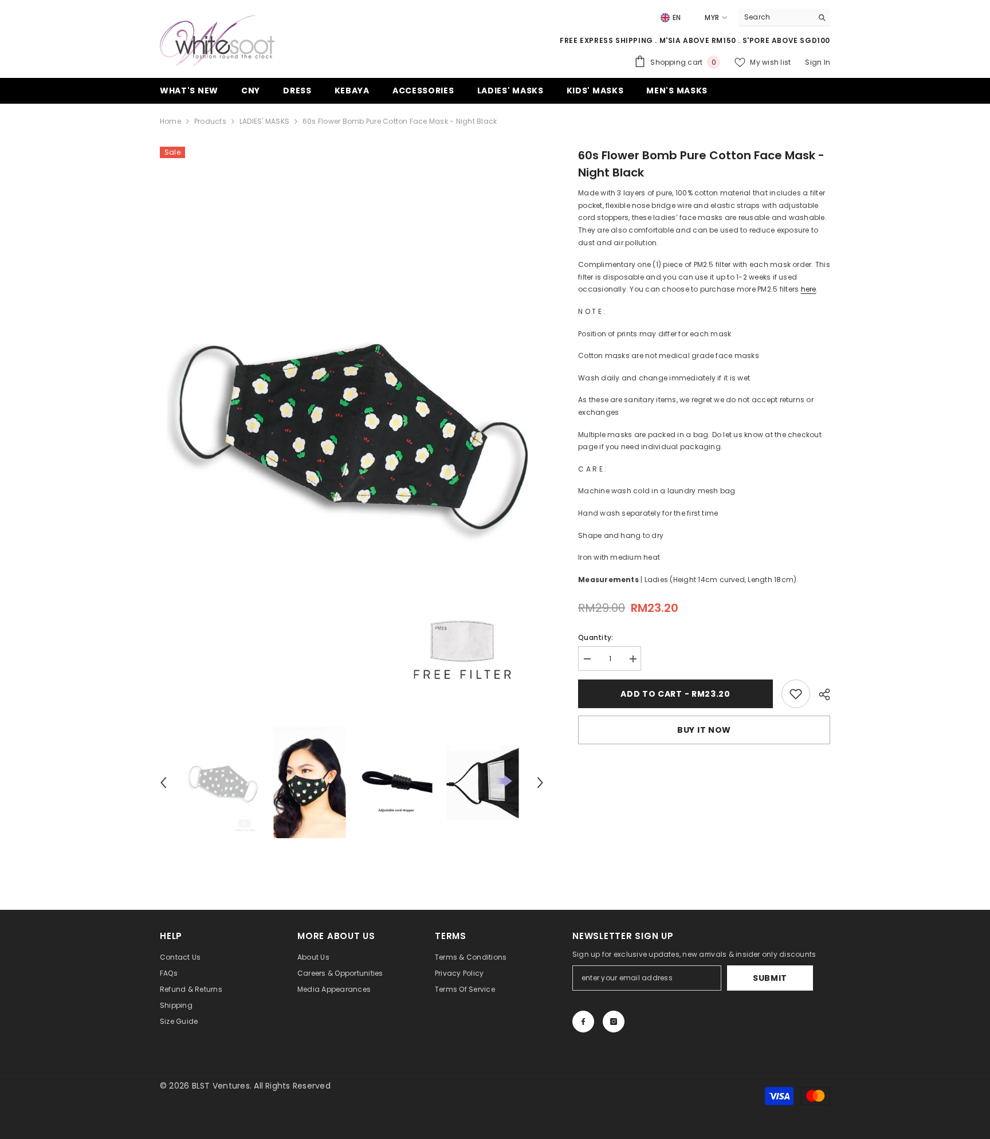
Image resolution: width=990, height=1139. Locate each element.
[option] (352, 431)
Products (210, 121)
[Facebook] (583, 1021)
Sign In (817, 62)
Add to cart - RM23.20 (675, 694)
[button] (163, 782)
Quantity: (595, 637)
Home (170, 121)
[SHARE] (820, 694)
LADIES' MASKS (264, 121)
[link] (795, 694)
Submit (770, 978)
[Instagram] (613, 1021)
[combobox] (775, 17)
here (808, 289)
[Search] (784, 17)
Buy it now (704, 730)
